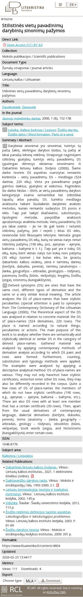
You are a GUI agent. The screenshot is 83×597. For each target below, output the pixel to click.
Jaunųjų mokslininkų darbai (21, 118)
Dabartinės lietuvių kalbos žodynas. (31, 467)
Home (8, 19)
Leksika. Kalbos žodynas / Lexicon (32, 130)
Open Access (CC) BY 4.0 (24, 45)
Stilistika (11, 503)
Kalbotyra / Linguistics (17, 456)
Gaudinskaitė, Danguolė (19, 107)
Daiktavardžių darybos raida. (26, 480)
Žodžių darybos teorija (22, 530)
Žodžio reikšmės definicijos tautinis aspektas (38, 512)
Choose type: (12, 580)
